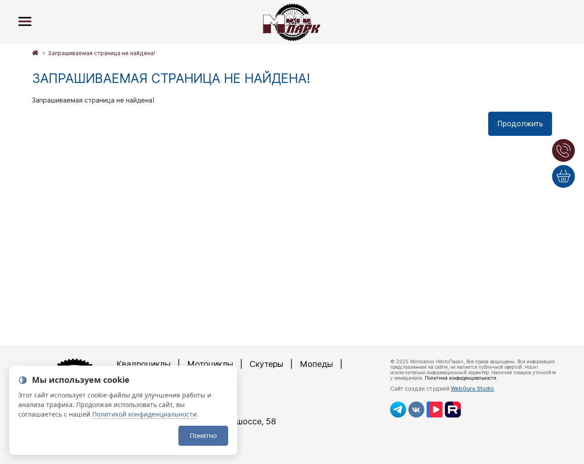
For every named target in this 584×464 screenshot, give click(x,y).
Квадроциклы (143, 364)
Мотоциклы (210, 364)
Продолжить (520, 123)
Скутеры (266, 364)
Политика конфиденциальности (460, 378)
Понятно (203, 435)
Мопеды (316, 364)
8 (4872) (174, 405)
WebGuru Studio (472, 388)
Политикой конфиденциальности (144, 414)
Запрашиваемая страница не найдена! (101, 53)
